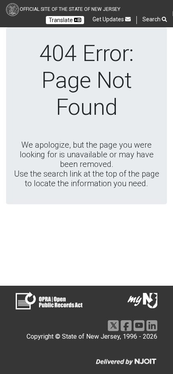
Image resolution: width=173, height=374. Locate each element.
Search (152, 19)
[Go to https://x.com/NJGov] (113, 325)
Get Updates (109, 19)
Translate (61, 20)
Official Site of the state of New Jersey (70, 9)
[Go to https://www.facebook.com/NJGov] (126, 325)
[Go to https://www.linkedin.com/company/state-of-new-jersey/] (151, 325)
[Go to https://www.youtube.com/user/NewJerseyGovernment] (139, 325)
